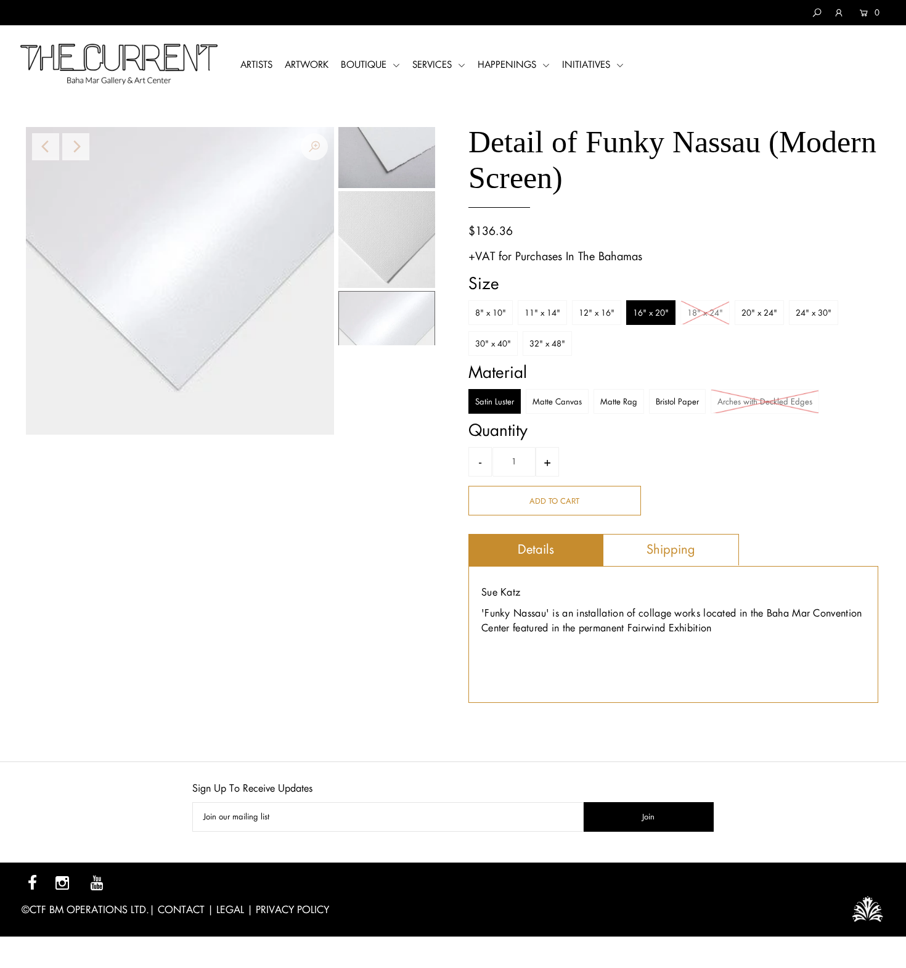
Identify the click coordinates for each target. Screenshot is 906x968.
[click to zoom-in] (314, 146)
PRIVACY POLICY (292, 909)
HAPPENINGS (508, 64)
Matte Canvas (557, 401)
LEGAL (230, 909)
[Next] (75, 146)
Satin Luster (494, 401)
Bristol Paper (677, 401)
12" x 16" (596, 313)
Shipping (671, 549)
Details (536, 549)
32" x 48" (547, 343)
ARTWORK (307, 64)
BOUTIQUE (365, 64)
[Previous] (45, 146)
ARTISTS (256, 64)
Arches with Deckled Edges (764, 401)
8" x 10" (490, 313)
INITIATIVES (587, 64)
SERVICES (433, 64)
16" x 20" (651, 313)
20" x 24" (759, 313)
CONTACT (181, 909)
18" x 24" (705, 313)
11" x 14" (542, 313)
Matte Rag (618, 401)
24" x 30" (813, 313)
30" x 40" (493, 343)
